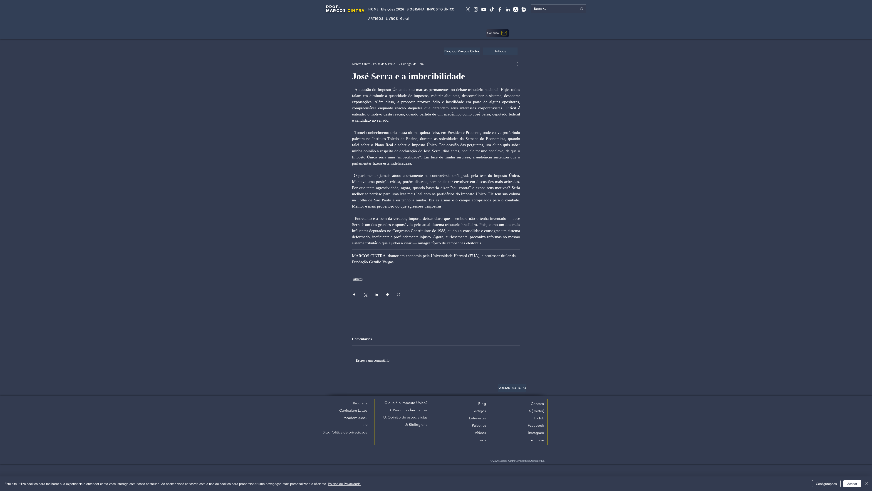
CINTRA (356, 10)
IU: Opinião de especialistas (404, 417)
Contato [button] (537, 403)
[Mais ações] (517, 64)
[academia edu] (515, 9)
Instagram (536, 433)
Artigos (357, 279)
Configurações (826, 483)
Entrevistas (477, 418)
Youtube (537, 440)
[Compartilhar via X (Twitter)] (365, 294)
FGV (364, 425)
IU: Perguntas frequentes (407, 410)
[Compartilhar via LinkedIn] (376, 294)
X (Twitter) (536, 411)
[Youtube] (484, 9)
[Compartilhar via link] (387, 294)
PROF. (333, 6)
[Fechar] (866, 483)
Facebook (536, 425)
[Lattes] (523, 9)
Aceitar (852, 483)
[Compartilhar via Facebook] (354, 294)
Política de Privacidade (344, 483)
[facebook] (500, 9)
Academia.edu (355, 418)
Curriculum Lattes (353, 410)
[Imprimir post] (398, 294)
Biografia (360, 403)
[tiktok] (492, 9)
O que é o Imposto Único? (405, 403)
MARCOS (336, 10)
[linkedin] (507, 9)
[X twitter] (468, 9)
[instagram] (476, 9)
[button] (497, 33)
